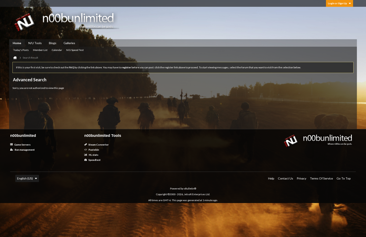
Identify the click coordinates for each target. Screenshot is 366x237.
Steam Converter (98, 144)
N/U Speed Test (75, 50)
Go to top (344, 178)
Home (17, 43)
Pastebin (93, 149)
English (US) (25, 178)
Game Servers (22, 144)
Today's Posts (21, 50)
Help (271, 178)
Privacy (301, 178)
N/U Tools (35, 43)
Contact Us (285, 178)
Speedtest (94, 159)
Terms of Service (321, 178)
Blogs (52, 43)
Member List (40, 50)
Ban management (24, 149)
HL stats (93, 154)
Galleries (69, 43)
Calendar (57, 50)
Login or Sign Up (337, 3)
